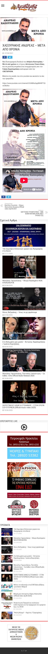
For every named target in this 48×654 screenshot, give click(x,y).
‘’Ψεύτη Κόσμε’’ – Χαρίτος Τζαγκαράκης (28, 613)
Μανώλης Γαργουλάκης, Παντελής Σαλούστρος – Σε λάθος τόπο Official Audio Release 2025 (23, 375)
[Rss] (22, 650)
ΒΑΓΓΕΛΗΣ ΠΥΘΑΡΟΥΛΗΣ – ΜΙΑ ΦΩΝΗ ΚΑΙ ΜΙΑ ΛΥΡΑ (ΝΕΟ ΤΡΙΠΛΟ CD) (32, 213)
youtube (26, 76)
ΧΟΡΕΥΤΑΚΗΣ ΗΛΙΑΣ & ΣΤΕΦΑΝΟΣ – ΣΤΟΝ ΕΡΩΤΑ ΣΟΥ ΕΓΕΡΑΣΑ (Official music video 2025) (23, 406)
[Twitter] (26, 650)
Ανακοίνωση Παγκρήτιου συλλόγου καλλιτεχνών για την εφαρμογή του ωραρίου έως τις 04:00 (30, 605)
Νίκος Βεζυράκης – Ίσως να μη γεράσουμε (19, 312)
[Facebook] (24, 650)
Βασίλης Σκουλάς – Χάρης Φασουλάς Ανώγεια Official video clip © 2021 (14, 206)
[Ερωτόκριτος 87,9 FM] (24, 7)
